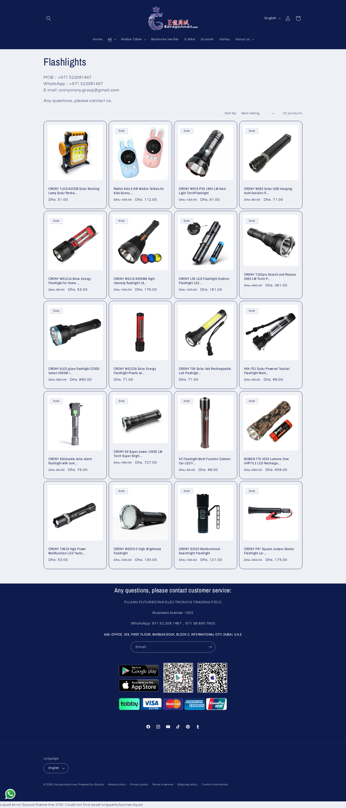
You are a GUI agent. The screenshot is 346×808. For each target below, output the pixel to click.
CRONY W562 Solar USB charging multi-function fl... (268, 191)
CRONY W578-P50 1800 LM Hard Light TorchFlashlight (202, 191)
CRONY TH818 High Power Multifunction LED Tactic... (67, 551)
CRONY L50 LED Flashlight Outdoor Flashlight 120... (204, 281)
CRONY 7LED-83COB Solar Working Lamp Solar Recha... (74, 191)
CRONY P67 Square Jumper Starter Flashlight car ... (269, 551)
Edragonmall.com (66, 784)
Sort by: (231, 113)
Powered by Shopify (91, 784)
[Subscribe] (210, 647)
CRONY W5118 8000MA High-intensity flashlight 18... (135, 281)
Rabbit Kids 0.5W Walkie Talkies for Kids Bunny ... (139, 191)
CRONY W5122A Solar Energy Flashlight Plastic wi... (135, 371)
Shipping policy (187, 784)
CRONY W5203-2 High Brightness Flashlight (137, 551)
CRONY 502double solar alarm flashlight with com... (70, 461)
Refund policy (117, 784)
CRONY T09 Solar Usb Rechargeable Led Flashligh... (205, 371)
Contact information (215, 784)
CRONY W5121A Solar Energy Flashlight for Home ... (69, 281)
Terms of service (162, 784)
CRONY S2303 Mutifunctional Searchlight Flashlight (199, 551)
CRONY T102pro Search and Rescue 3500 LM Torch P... (270, 276)
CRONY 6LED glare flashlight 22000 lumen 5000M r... (74, 371)
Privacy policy (139, 784)
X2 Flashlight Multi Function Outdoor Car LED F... (205, 461)
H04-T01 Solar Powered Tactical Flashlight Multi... (267, 371)
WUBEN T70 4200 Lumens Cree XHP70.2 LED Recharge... (266, 461)
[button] (49, 18)
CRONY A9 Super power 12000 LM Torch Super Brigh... (138, 453)
